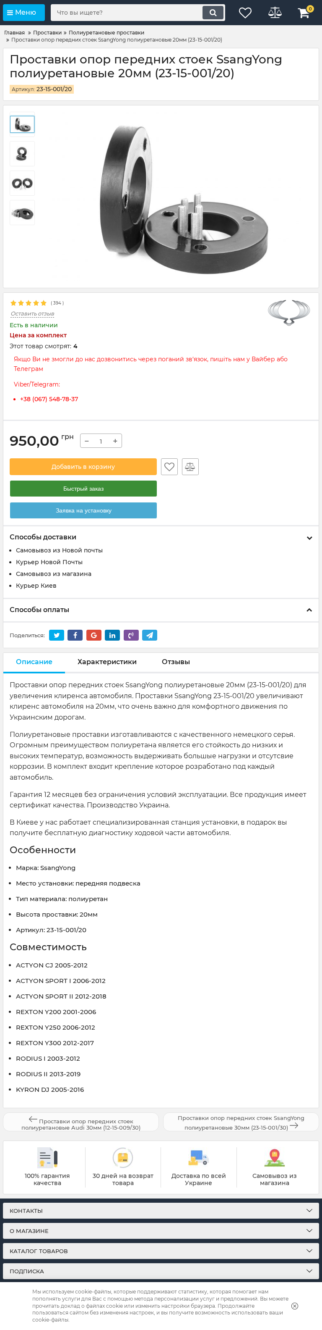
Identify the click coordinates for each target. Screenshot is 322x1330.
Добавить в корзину (83, 466)
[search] (213, 12)
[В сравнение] (190, 466)
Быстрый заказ (83, 488)
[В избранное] (169, 466)
